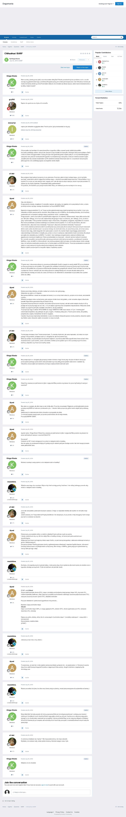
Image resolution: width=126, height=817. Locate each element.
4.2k (12, 498)
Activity (14, 37)
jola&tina (104, 84)
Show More (108, 91)
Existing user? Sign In (106, 4)
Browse (6, 37)
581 (13, 139)
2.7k (12, 189)
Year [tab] (112, 56)
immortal (12, 123)
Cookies (76, 812)
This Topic (114, 37)
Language (50, 812)
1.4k (13, 214)
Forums (5, 42)
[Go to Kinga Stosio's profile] (6, 60)
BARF (21, 60)
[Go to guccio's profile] (99, 73)
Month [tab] (105, 56)
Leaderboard (23, 37)
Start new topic (65, 67)
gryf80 (12, 99)
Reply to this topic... (20, 792)
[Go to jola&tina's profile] (99, 85)
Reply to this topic (82, 67)
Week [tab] (97, 56)
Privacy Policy (60, 812)
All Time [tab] (120, 56)
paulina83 (105, 78)
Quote (27, 92)
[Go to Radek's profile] (99, 67)
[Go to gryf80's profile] (12, 106)
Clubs (32, 37)
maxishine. (11, 482)
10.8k (12, 115)
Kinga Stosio (15, 58)
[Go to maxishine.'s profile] (12, 488)
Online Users (30, 42)
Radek (104, 67)
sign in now (44, 785)
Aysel (12, 198)
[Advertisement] (63, 21)
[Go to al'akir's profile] (12, 180)
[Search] (121, 37)
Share (73, 59)
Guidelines (14, 42)
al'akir (11, 174)
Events (39, 37)
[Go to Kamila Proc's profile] (99, 61)
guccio (104, 73)
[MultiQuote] (22, 92)
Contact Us (69, 812)
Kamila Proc (105, 61)
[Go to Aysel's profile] (12, 205)
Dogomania (8, 3)
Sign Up (119, 3)
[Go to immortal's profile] (12, 129)
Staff (21, 42)
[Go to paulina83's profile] (99, 79)
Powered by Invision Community (63, 814)
